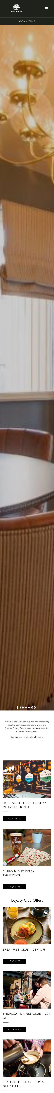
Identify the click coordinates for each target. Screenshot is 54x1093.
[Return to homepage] (16, 8)
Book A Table (27, 21)
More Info (14, 818)
